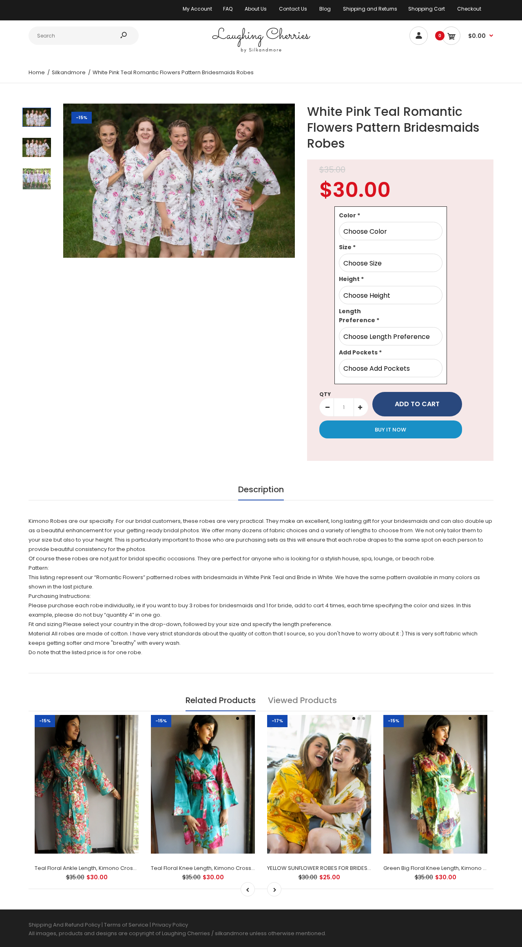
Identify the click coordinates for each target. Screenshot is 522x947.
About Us (256, 8)
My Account (197, 8)
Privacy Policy (170, 925)
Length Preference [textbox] (359, 315)
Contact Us (293, 8)
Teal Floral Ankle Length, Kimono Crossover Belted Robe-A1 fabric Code (129, 868)
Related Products (221, 700)
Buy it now (390, 430)
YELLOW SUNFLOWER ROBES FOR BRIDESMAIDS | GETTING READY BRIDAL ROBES (365, 868)
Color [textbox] (349, 215)
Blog (325, 8)
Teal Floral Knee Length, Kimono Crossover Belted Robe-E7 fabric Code (245, 868)
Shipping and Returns (370, 8)
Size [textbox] (347, 247)
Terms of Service (127, 925)
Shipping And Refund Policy (64, 925)
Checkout (469, 8)
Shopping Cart (426, 8)
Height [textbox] (351, 279)
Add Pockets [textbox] (360, 352)
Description (261, 489)
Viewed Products (302, 700)
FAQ (227, 8)
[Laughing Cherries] (261, 51)
